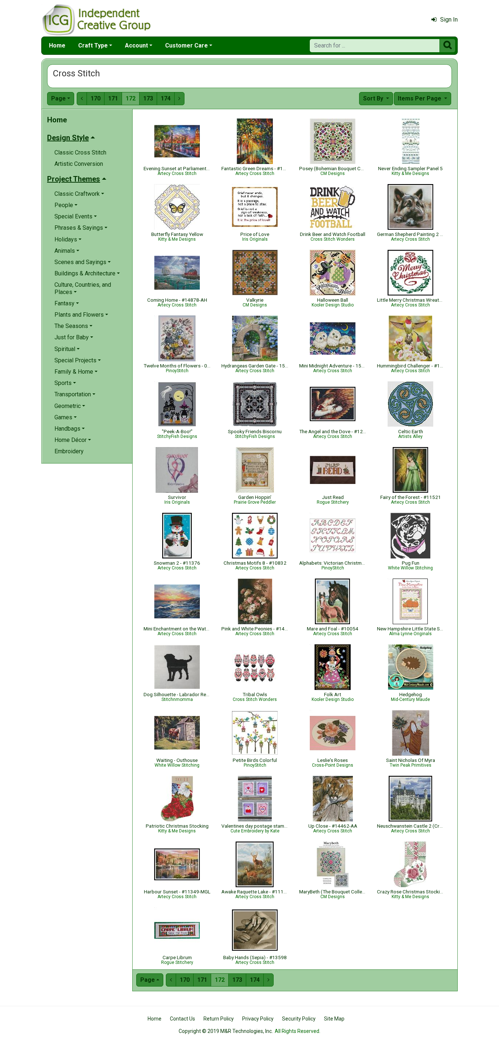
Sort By (374, 98)
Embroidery (69, 451)
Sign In (449, 19)
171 (113, 98)
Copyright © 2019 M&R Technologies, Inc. (226, 1031)
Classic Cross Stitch (80, 152)
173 (148, 98)
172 (131, 98)
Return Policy (218, 1019)
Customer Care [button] (186, 45)
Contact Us (182, 1019)
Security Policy (299, 1019)
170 (95, 98)
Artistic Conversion (78, 163)
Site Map (334, 1019)
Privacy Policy (258, 1019)
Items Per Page (420, 98)
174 (166, 98)
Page (58, 98)
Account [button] (136, 45)
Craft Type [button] (93, 45)
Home (57, 45)
